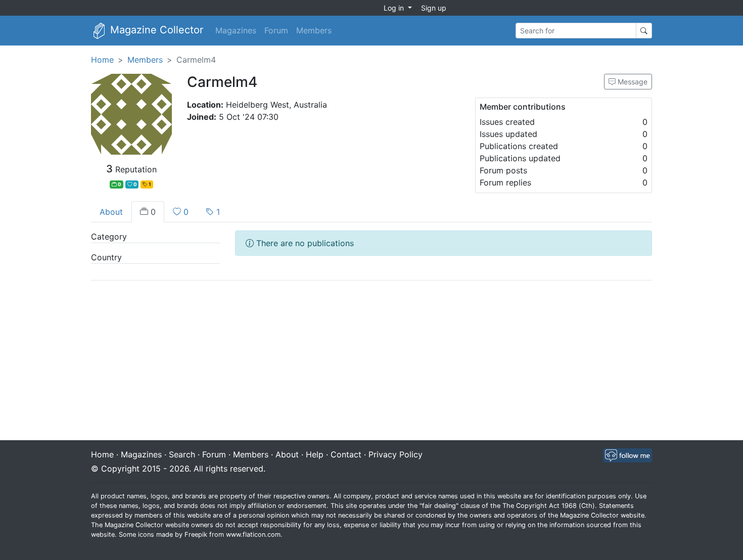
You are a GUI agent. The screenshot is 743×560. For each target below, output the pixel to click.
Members (314, 30)
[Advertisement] (371, 361)
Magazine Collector (155, 30)
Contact (346, 454)
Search (182, 454)
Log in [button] (395, 8)
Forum (276, 30)
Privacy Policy (395, 454)
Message (631, 81)
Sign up (433, 8)
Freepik (195, 534)
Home (102, 60)
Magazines (235, 30)
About (111, 212)
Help (314, 454)
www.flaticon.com (253, 534)
